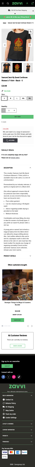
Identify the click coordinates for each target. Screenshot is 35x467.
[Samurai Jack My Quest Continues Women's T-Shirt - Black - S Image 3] (28, 68)
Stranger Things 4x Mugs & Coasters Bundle (17, 304)
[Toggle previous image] (5, 45)
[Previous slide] (28, 326)
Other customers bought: (17, 265)
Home (4, 23)
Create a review (17, 346)
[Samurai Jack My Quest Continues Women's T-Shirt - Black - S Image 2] (17, 68)
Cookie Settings (11, 418)
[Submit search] (8, 3)
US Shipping (10, 407)
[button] (17, 91)
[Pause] (33, 10)
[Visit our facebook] (3, 377)
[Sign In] (27, 3)
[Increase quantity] (14, 110)
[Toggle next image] (30, 45)
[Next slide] (32, 326)
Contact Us (9, 400)
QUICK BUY (17, 320)
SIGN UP (7, 366)
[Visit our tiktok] (19, 377)
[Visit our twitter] (8, 377)
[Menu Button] (2, 3)
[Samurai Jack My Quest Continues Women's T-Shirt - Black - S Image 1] (6, 68)
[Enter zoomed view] (30, 32)
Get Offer (11, 140)
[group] (17, 45)
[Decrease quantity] (4, 110)
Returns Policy (11, 403)
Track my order (11, 414)
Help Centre (10, 410)
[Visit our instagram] (14, 377)
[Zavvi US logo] (17, 3)
